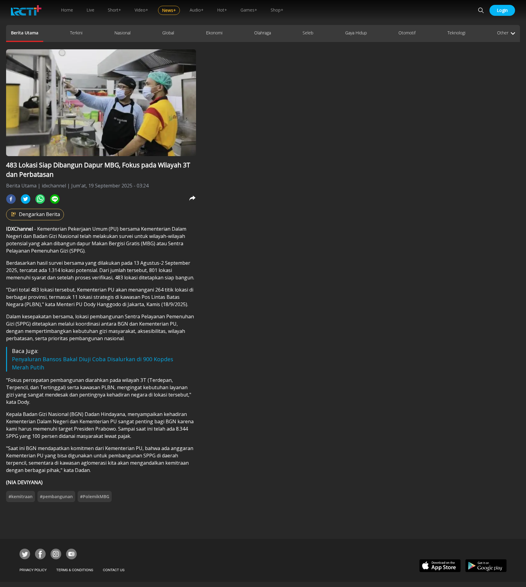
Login (502, 10)
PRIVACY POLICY (33, 569)
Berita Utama (24, 33)
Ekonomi (214, 33)
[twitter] (25, 199)
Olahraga (262, 33)
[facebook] (11, 199)
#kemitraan (21, 496)
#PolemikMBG (94, 496)
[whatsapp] (40, 199)
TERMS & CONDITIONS (74, 569)
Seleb (308, 33)
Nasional (122, 33)
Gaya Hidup (356, 33)
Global (168, 33)
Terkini (76, 33)
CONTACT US (113, 569)
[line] (55, 199)
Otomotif (407, 33)
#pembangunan (56, 496)
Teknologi (456, 33)
